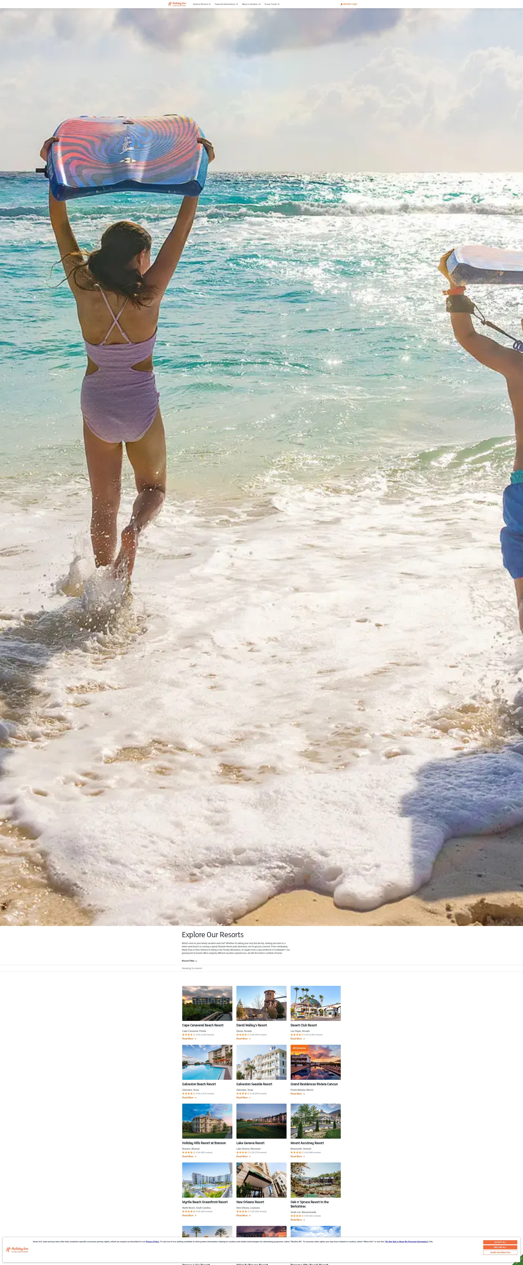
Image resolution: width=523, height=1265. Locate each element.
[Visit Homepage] (179, 4)
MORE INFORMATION (500, 1252)
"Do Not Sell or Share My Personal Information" (407, 1241)
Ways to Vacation (250, 4)
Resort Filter (188, 961)
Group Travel (271, 4)
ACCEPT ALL (500, 1242)
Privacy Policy (152, 1241)
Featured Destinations (225, 4)
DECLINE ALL (500, 1247)
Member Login (350, 4)
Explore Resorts (200, 4)
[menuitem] (204, 4)
